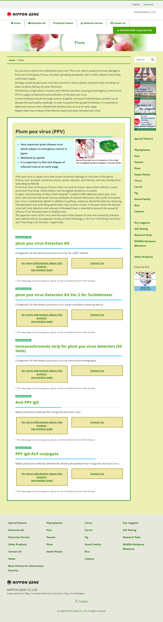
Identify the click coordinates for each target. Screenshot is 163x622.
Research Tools (143, 235)
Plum (137, 168)
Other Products (143, 256)
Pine (137, 156)
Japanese (148, 4)
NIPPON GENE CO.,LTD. (76, 611)
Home (17, 23)
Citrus (138, 180)
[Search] (152, 60)
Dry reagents (142, 222)
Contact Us (119, 23)
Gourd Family (142, 199)
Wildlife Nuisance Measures (145, 243)
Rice (136, 205)
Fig (136, 192)
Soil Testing (141, 228)
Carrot (138, 186)
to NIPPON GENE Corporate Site (134, 30)
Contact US (14, 551)
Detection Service (93, 23)
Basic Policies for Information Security (26, 568)
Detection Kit (38, 23)
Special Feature (64, 23)
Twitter (83, 601)
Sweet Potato (142, 174)
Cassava (139, 211)
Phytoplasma (142, 149)
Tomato (138, 162)
